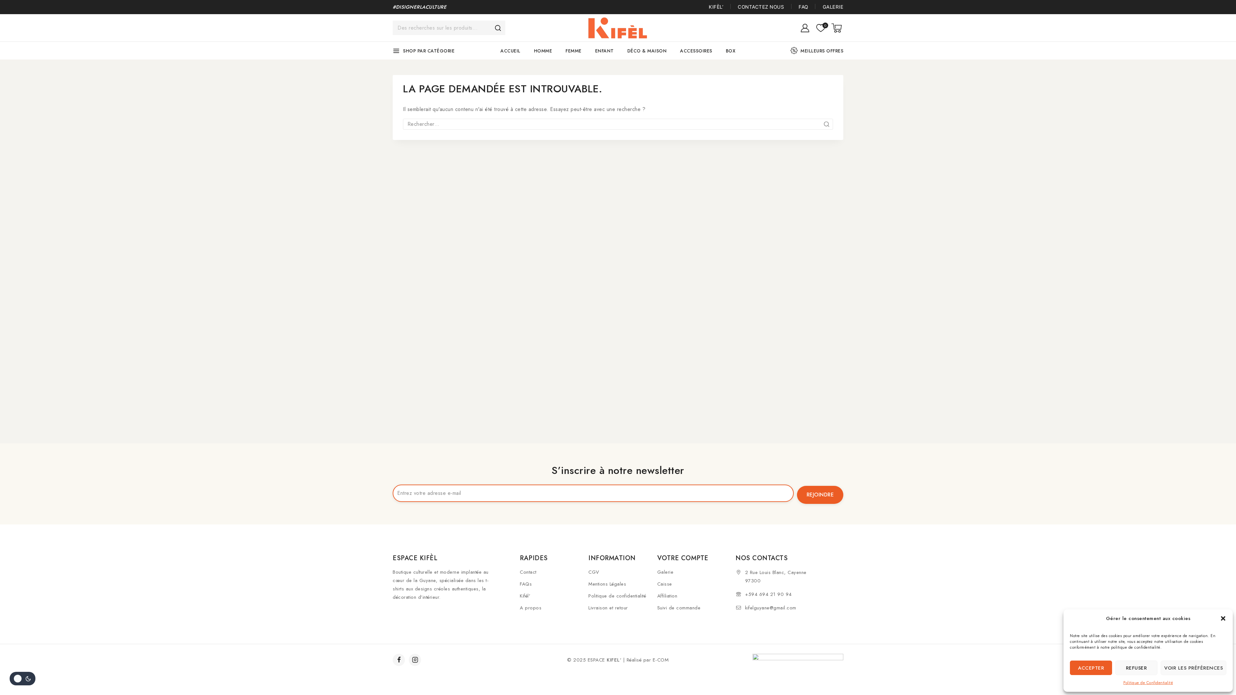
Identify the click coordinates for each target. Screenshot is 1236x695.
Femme (574, 51)
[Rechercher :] (618, 124)
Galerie (833, 7)
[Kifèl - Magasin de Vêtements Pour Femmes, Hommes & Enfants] (618, 28)
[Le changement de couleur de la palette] (22, 678)
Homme (543, 51)
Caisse (664, 584)
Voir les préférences (1193, 668)
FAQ (803, 7)
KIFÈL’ (716, 7)
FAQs (526, 584)
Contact (528, 572)
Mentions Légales (607, 584)
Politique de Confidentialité (1148, 683)
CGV (593, 572)
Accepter (1091, 668)
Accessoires (696, 51)
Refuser (1136, 668)
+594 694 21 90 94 (768, 594)
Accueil (510, 51)
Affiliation (667, 595)
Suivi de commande (679, 607)
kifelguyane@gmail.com (770, 607)
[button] (1223, 618)
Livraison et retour (608, 607)
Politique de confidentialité (617, 595)
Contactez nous (761, 7)
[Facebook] (399, 660)
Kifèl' (525, 595)
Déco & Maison (647, 51)
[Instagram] (415, 660)
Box (731, 51)
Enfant (604, 51)
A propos (530, 607)
